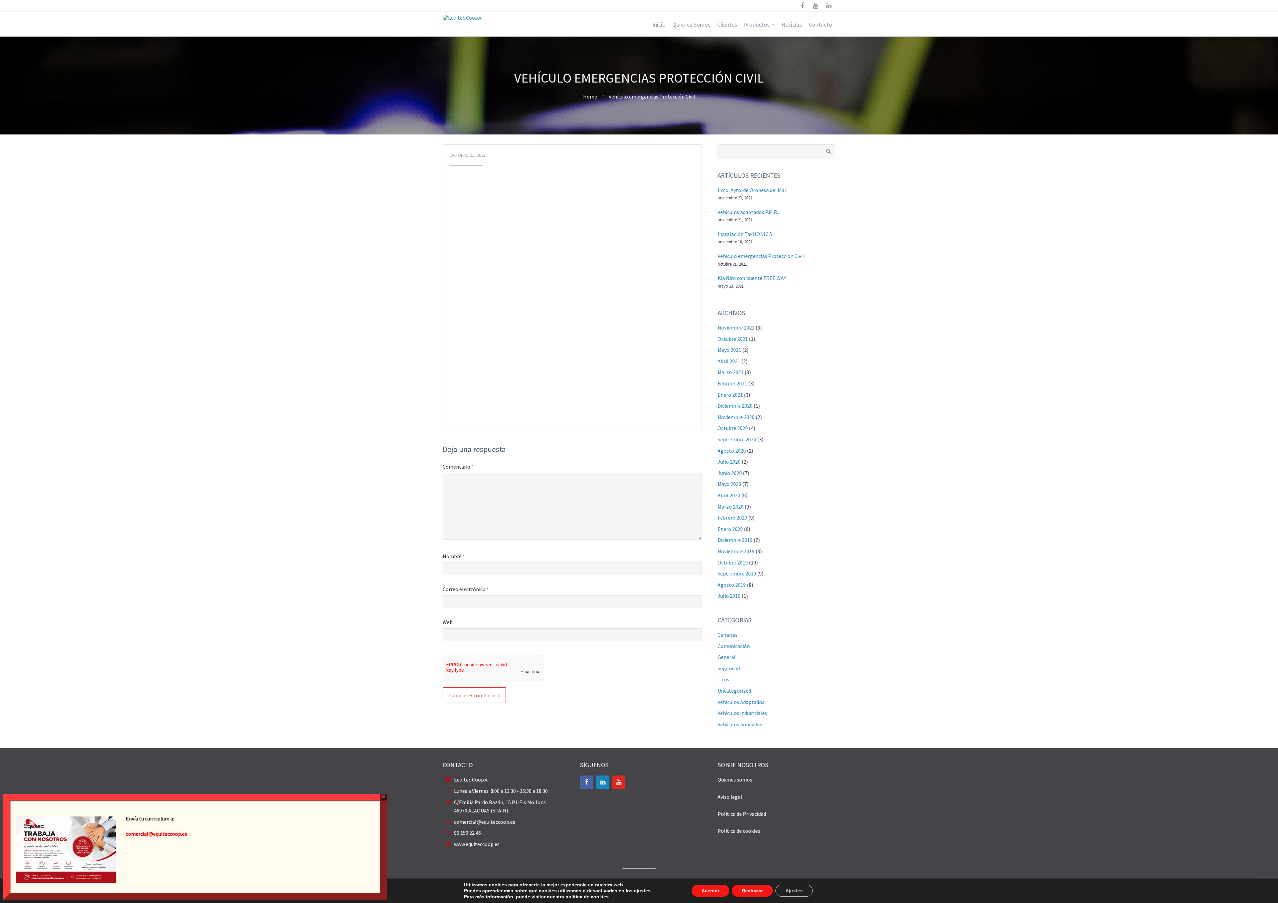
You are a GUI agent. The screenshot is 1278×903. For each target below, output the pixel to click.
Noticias (791, 24)
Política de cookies (739, 830)
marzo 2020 (731, 506)
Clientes (727, 24)
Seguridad (729, 668)
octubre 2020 (733, 428)
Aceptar (710, 890)
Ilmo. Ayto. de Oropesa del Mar (752, 190)
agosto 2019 (732, 584)
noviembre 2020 (736, 417)
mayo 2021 (729, 349)
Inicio (659, 24)
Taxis (723, 679)
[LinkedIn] (602, 782)
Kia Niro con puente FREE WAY (752, 278)
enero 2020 (730, 529)
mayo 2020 (729, 484)
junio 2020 (730, 473)
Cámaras (728, 634)
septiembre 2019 (737, 573)
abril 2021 (729, 361)
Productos (757, 24)
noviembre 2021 (736, 327)
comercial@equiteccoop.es (484, 821)
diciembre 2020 (735, 405)
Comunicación (734, 646)
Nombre (454, 556)
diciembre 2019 (735, 540)
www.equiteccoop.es (477, 844)
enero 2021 (730, 394)
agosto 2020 (732, 450)
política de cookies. (587, 896)
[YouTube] (618, 782)
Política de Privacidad (742, 813)
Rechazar (752, 890)
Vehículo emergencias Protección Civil (761, 256)
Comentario (458, 466)
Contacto (820, 24)
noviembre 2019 (736, 551)
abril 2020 (729, 495)
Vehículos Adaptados (741, 702)
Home (590, 96)
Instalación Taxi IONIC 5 (745, 234)
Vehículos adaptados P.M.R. (748, 212)
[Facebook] (586, 782)
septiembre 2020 (737, 439)
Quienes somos (735, 779)
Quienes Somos (691, 24)
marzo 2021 (731, 372)
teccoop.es (174, 833)
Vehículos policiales (740, 724)
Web (448, 622)
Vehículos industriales (742, 713)
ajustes (642, 890)
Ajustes (794, 890)
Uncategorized (734, 690)
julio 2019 (729, 595)
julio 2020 (729, 461)
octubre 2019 (733, 562)
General (727, 657)
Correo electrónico (466, 589)
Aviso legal (730, 796)
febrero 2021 (732, 383)
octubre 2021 (733, 339)
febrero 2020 (732, 517)
